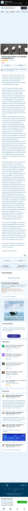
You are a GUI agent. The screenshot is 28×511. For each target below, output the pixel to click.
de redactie (16, 69)
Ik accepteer (23, 502)
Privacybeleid (16, 489)
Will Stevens (8, 397)
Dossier (15, 365)
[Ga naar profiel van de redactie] (2, 70)
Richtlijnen (11, 505)
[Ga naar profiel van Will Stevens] (3, 396)
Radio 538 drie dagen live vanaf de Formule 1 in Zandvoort (14, 372)
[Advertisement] (14, 28)
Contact (22, 489)
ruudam (7, 414)
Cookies (14, 491)
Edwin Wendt (23, 69)
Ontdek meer (3, 3)
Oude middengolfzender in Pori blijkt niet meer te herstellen (16, 381)
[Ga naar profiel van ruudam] (3, 413)
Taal (5, 489)
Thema (9, 489)
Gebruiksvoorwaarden (8, 503)
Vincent (7, 427)
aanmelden (12, 286)
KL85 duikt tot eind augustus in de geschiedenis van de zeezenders (14, 354)
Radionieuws (16, 348)
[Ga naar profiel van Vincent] (3, 425)
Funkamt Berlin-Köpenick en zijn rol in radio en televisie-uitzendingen (15, 363)
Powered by (14, 494)
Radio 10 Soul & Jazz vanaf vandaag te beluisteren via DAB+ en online (15, 346)
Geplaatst (14, 397)
